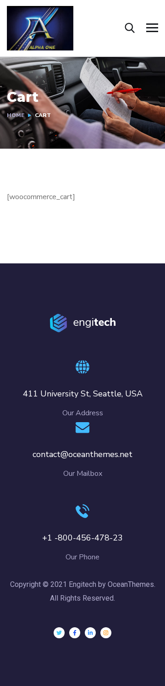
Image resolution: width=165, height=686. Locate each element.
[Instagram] (105, 632)
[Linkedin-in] (90, 632)
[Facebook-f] (74, 632)
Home (15, 115)
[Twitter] (59, 632)
